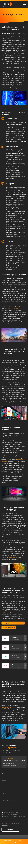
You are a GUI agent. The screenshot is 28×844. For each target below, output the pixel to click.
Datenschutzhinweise (7, 816)
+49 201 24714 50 (8, 763)
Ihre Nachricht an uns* (7, 800)
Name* (3, 773)
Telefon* (3, 780)
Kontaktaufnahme (13, 611)
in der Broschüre (13, 557)
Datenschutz (16, 837)
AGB (22, 837)
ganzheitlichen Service (7, 707)
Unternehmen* (5, 787)
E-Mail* (3, 794)
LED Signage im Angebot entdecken (13, 623)
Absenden (10, 830)
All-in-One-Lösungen (13, 308)
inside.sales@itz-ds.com (9, 765)
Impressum (8, 837)
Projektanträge (5, 613)
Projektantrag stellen (9, 627)
